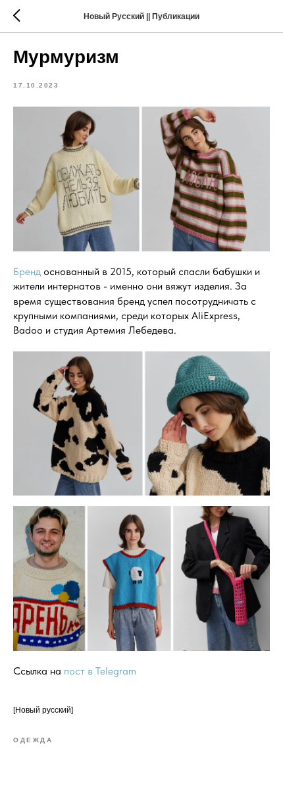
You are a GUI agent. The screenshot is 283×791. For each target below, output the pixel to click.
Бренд (27, 271)
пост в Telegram (100, 671)
